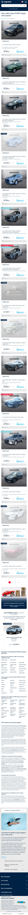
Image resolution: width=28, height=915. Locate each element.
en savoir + (3, 857)
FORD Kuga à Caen (5, 710)
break (5, 736)
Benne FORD (3, 662)
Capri (2, 682)
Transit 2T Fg (21, 686)
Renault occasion (20, 766)
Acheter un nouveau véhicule (12, 810)
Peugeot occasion (4, 767)
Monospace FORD (22, 668)
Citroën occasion (4, 762)
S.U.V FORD (21, 670)
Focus (2, 690)
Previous (1, 634)
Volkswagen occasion (9, 769)
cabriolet (8, 736)
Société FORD (21, 672)
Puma (11, 689)
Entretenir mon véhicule (11, 869)
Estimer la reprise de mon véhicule (11, 865)
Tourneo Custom (22, 682)
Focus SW (12, 680)
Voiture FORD (12, 659)
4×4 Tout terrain (21, 735)
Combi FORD (4, 667)
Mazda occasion (17, 762)
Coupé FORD (21, 662)
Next (26, 634)
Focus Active (3, 692)
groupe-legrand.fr (14, 740)
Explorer (3, 686)
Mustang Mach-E (13, 687)
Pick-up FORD (13, 662)
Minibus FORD (22, 666)
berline (2, 736)
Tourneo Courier (22, 680)
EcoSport (3, 684)
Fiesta (2, 688)
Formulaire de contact (7, 895)
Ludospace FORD (22, 664)
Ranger (11, 691)
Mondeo (11, 685)
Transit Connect (22, 688)
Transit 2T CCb (22, 684)
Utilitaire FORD (4, 659)
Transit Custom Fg (22, 690)
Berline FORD (12, 667)
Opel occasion (11, 762)
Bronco (2, 680)
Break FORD (12, 669)
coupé (12, 736)
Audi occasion (19, 768)
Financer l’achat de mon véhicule (13, 861)
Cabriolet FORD (13, 671)
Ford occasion (21, 761)
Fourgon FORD (4, 669)
